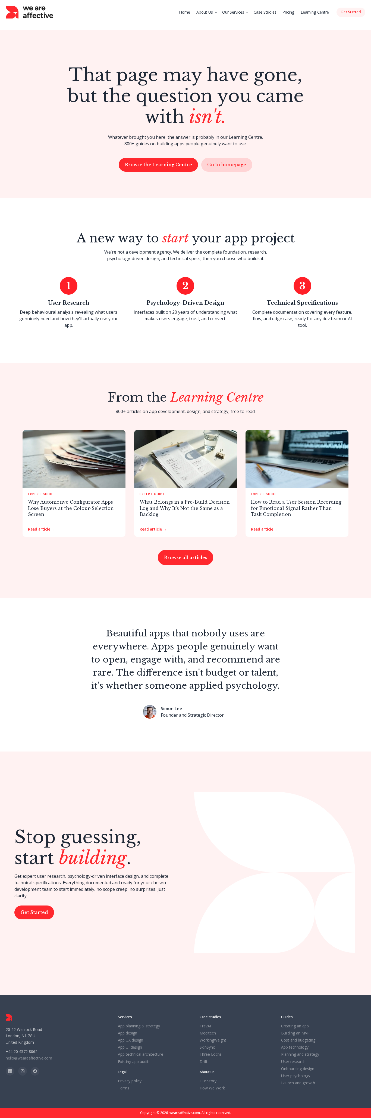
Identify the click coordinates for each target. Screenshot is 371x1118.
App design (127, 1033)
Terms (123, 1088)
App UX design (130, 1040)
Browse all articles (185, 557)
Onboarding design (297, 1069)
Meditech (208, 1033)
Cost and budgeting (298, 1040)
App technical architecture (140, 1054)
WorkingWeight (213, 1040)
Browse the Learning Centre (158, 164)
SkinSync (207, 1047)
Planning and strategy (300, 1054)
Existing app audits (134, 1062)
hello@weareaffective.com (29, 1058)
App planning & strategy (139, 1026)
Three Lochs (211, 1054)
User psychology (295, 1076)
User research (293, 1062)
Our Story (208, 1081)
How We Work (212, 1088)
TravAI (205, 1026)
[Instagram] (22, 1071)
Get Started (34, 912)
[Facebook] (35, 1071)
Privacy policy (130, 1081)
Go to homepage (226, 164)
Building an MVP (295, 1033)
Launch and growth (298, 1083)
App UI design (130, 1047)
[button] (207, 12)
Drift (203, 1062)
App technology (295, 1047)
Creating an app (295, 1026)
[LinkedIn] (10, 1071)
